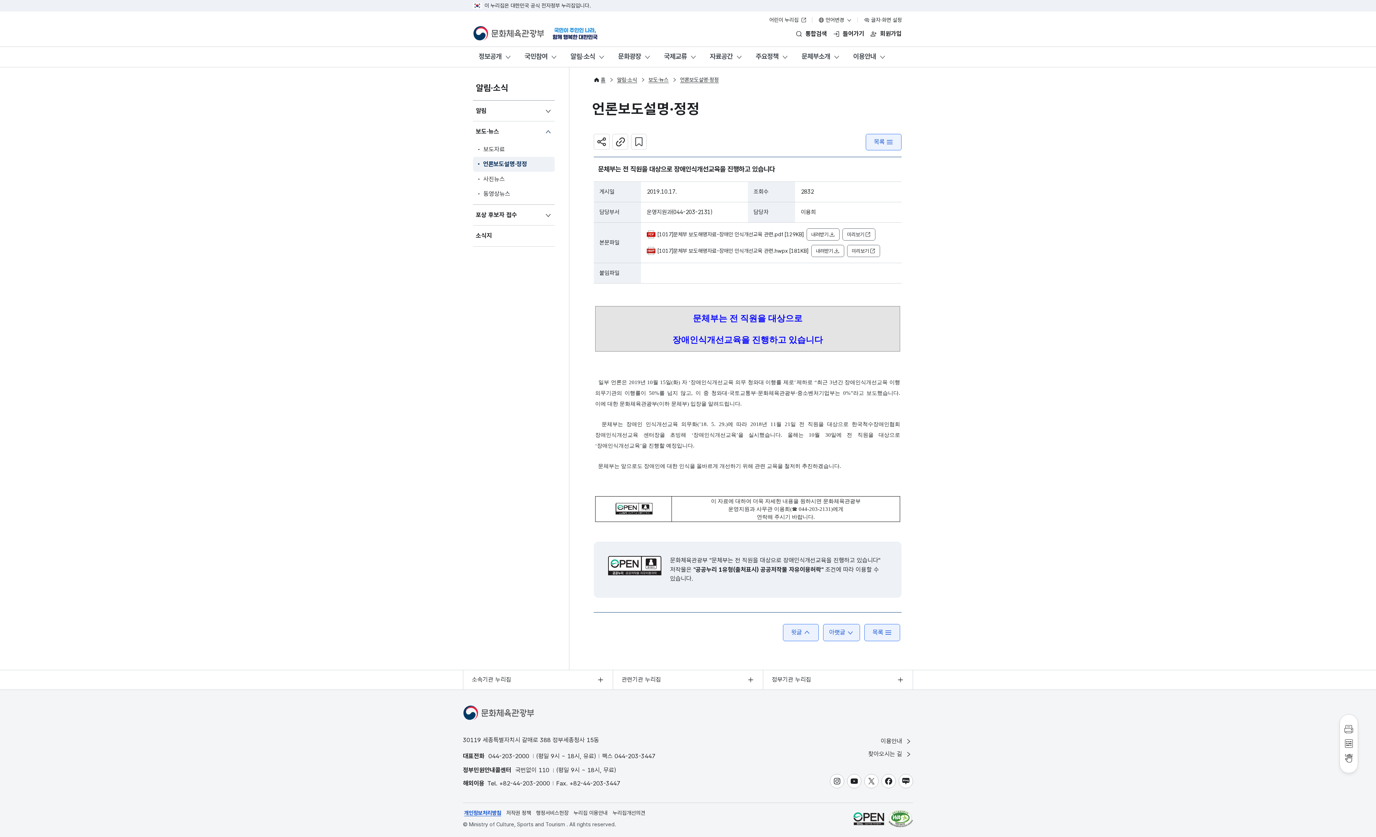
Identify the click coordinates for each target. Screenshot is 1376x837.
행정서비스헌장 (552, 813)
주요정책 (767, 56)
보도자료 (494, 149)
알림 (481, 110)
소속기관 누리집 (491, 679)
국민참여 (536, 56)
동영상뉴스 (496, 193)
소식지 (484, 235)
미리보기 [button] (855, 234)
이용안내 (864, 56)
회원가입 (891, 33)
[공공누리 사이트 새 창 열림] (868, 818)
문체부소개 (816, 56)
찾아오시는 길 (886, 754)
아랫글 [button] (837, 632)
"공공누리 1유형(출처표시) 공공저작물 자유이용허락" (758, 569)
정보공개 (490, 56)
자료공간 (721, 56)
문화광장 (629, 56)
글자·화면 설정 (886, 20)
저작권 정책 (518, 813)
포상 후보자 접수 (496, 214)
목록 (879, 141)
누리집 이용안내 (591, 813)
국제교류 (675, 56)
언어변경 (835, 20)
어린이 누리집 (784, 20)
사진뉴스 (494, 179)
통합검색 (816, 33)
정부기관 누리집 (791, 679)
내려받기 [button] (819, 234)
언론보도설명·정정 (505, 164)
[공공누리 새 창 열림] (634, 565)
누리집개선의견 (629, 813)
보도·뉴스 (487, 131)
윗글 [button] (796, 632)
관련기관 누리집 (641, 679)
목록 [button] (878, 632)
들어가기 (853, 33)
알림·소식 (582, 56)
